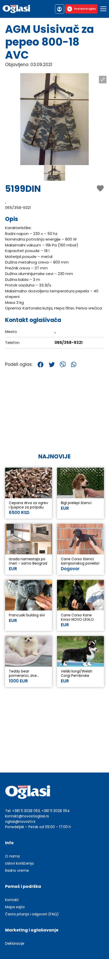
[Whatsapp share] (73, 365)
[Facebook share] (41, 365)
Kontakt (12, 899)
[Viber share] (63, 365)
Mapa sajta (15, 907)
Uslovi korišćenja (19, 863)
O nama (12, 856)
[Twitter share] (52, 365)
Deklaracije (14, 943)
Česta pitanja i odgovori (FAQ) (32, 914)
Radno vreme (17, 870)
